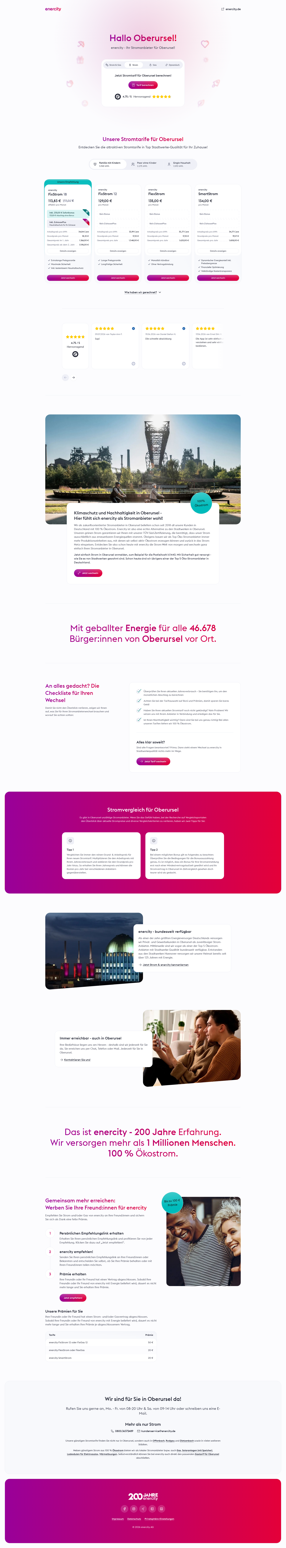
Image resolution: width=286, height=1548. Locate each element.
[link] (231, 9)
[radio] (108, 164)
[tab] (114, 65)
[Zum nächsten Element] (73, 377)
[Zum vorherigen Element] (65, 377)
